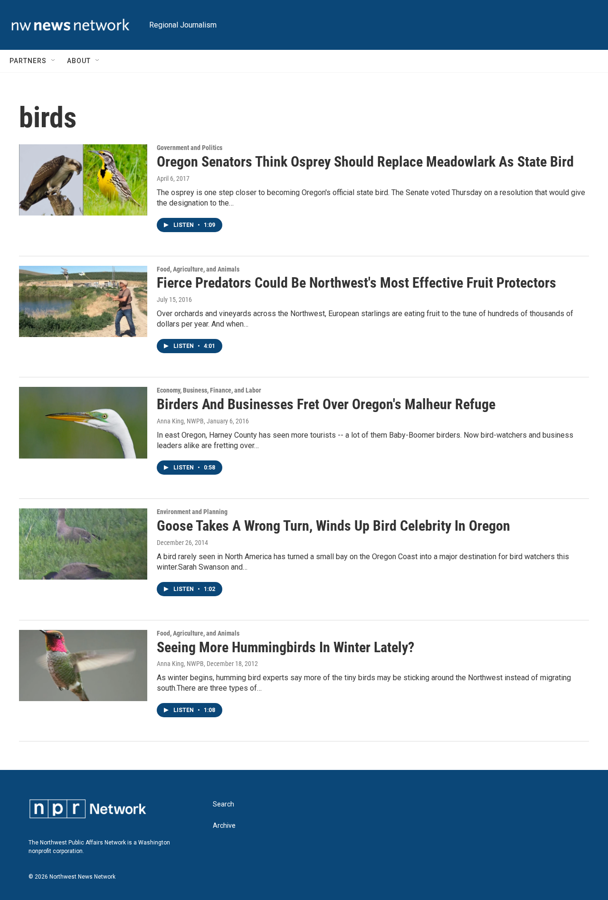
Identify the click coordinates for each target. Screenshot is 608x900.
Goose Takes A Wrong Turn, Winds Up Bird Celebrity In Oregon (333, 525)
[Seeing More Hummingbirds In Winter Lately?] (83, 665)
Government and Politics (189, 147)
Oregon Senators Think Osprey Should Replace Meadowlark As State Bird (365, 161)
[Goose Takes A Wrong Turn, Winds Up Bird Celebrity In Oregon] (83, 544)
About (79, 61)
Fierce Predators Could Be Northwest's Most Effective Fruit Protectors (356, 282)
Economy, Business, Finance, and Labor (209, 390)
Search (223, 804)
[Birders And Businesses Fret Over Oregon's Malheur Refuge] (83, 422)
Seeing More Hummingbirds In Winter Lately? (285, 647)
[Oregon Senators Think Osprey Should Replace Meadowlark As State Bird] (83, 180)
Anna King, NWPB (180, 421)
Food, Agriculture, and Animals (198, 269)
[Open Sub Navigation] (53, 61)
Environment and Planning (192, 512)
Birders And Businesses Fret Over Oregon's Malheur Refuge (326, 404)
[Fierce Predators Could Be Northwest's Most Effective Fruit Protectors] (83, 301)
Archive (224, 825)
